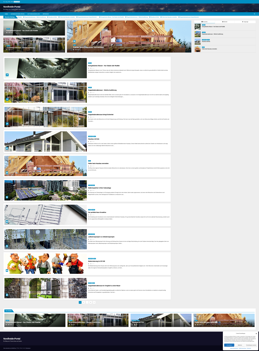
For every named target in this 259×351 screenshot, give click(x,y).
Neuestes (205, 21)
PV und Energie (91, 185)
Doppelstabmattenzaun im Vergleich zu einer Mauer (104, 286)
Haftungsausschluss (242, 348)
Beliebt (225, 21)
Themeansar (28, 348)
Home (6, 14)
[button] (256, 333)
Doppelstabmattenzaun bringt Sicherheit (100, 114)
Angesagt (245, 21)
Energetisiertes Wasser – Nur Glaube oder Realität (22, 30)
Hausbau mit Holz (149, 47)
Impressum (249, 348)
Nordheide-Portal (11, 6)
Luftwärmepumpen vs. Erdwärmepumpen (101, 237)
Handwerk (204, 39)
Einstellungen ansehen (251, 345)
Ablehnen (240, 345)
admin (11, 32)
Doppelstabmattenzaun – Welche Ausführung (20, 47)
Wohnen (93, 209)
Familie (8, 28)
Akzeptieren (229, 345)
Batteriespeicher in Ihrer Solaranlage (99, 188)
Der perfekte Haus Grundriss (97, 212)
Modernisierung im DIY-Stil (96, 261)
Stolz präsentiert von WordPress (9, 348)
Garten (203, 32)
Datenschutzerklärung (234, 348)
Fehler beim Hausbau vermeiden (209, 48)
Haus (208, 39)
